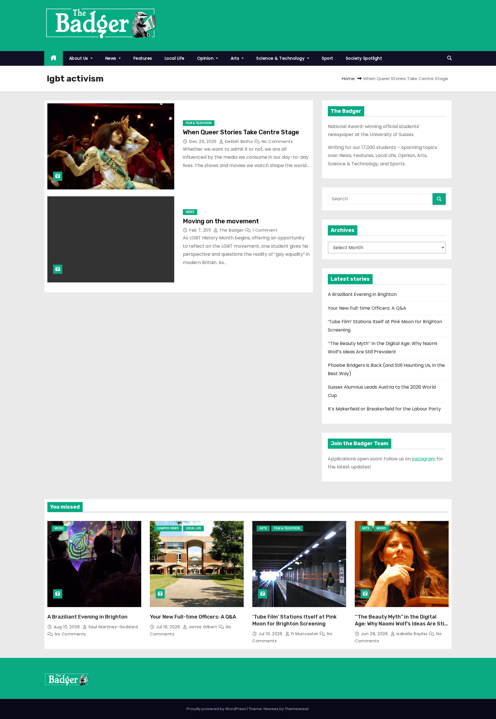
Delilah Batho (239, 141)
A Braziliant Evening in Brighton (362, 294)
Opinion (206, 58)
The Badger (231, 230)
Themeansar (297, 709)
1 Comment (265, 230)
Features (142, 58)
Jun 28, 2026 (375, 634)
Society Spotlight (364, 58)
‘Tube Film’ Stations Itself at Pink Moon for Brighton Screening (294, 620)
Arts (236, 58)
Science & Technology (281, 58)
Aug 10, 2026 (67, 627)
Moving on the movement (221, 221)
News (111, 58)
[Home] (53, 58)
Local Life (175, 58)
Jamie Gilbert (202, 627)
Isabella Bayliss (412, 634)
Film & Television (199, 123)
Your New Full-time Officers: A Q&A (367, 308)
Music (59, 528)
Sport (327, 58)
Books (381, 528)
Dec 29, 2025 (203, 141)
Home (348, 78)
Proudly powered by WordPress (217, 709)
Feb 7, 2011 (200, 230)
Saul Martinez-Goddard (112, 627)
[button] (449, 58)
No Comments (277, 141)
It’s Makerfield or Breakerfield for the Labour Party (384, 409)
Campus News (168, 528)
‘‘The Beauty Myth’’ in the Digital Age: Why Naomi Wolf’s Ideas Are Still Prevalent (401, 624)
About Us (79, 58)
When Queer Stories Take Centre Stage (242, 132)
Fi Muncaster (304, 634)
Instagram (423, 459)
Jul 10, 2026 (271, 634)
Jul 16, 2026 (168, 627)
